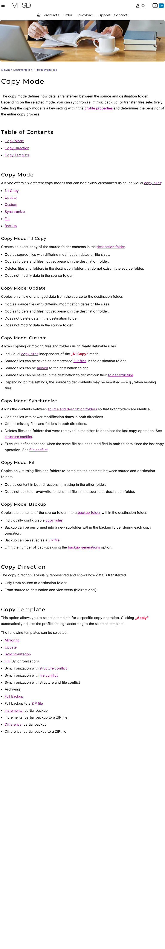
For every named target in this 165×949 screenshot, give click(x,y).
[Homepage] (38, 15)
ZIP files (79, 361)
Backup (11, 226)
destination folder (111, 247)
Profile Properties (46, 69)
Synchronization (18, 654)
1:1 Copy (12, 190)
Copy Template (17, 155)
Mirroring (12, 640)
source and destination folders (72, 409)
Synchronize (15, 211)
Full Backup (14, 696)
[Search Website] (143, 5)
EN (161, 5)
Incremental (14, 710)
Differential (13, 724)
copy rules (152, 183)
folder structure (120, 375)
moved (42, 368)
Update (11, 197)
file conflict (38, 450)
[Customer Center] (137, 5)
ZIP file (54, 540)
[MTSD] (21, 6)
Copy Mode (14, 141)
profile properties (98, 108)
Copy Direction (17, 148)
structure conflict (18, 437)
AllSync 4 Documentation (16, 69)
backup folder (89, 512)
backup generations (84, 547)
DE (155, 5)
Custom (11, 204)
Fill (7, 219)
